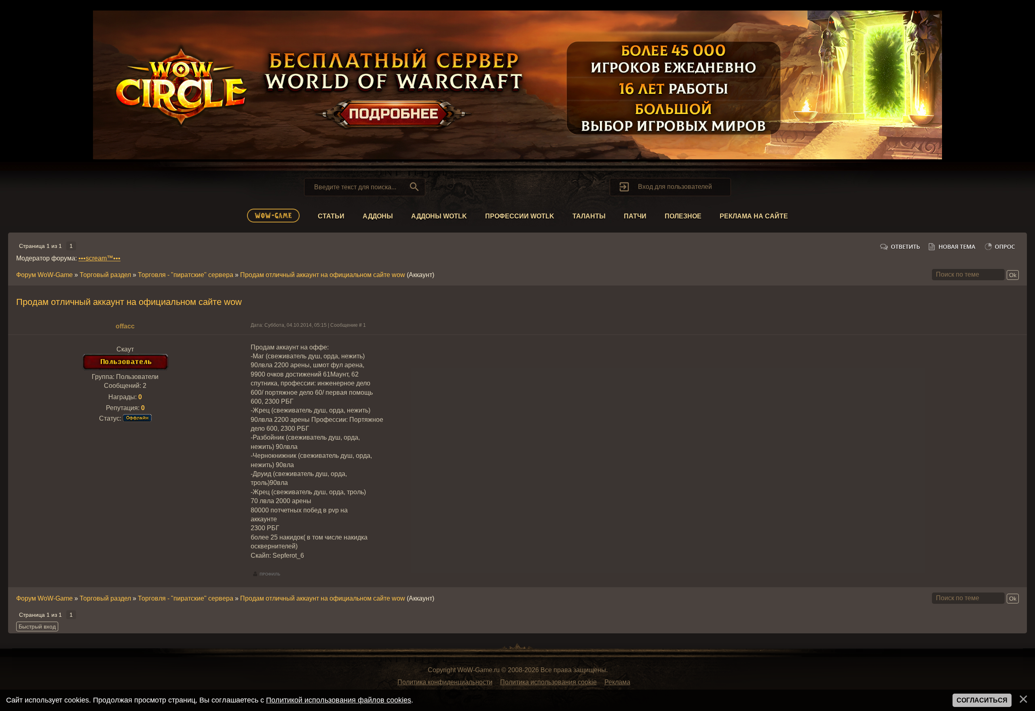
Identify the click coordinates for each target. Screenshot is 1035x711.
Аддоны (378, 216)
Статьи (331, 216)
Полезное (683, 216)
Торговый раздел (105, 274)
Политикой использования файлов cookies (338, 700)
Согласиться (982, 700)
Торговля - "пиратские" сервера (185, 274)
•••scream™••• (99, 258)
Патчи (635, 216)
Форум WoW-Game (44, 274)
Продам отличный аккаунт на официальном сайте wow (322, 274)
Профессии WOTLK (519, 216)
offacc (125, 326)
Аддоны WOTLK (439, 216)
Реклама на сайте (754, 216)
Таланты (589, 216)
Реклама (617, 682)
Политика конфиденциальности (444, 682)
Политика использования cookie (548, 682)
